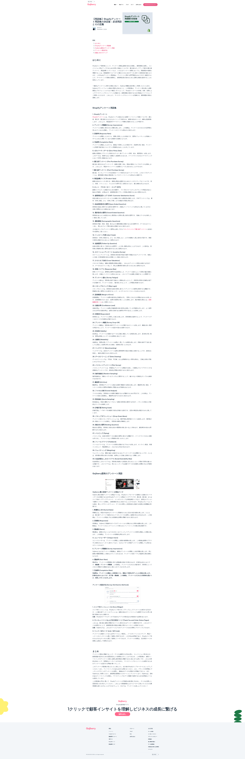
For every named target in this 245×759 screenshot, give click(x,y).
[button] (115, 5)
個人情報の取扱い (151, 741)
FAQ (130, 733)
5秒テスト (111, 739)
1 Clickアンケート (112, 733)
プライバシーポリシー (152, 736)
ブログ (127, 4)
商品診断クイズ (112, 744)
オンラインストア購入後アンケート (135, 229)
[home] (91, 5)
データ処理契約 (151, 744)
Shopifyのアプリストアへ (150, 4)
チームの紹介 (151, 731)
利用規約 (150, 739)
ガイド (132, 4)
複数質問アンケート (113, 736)
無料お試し (122, 714)
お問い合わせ (138, 4)
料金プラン (121, 4)
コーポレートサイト (152, 733)
